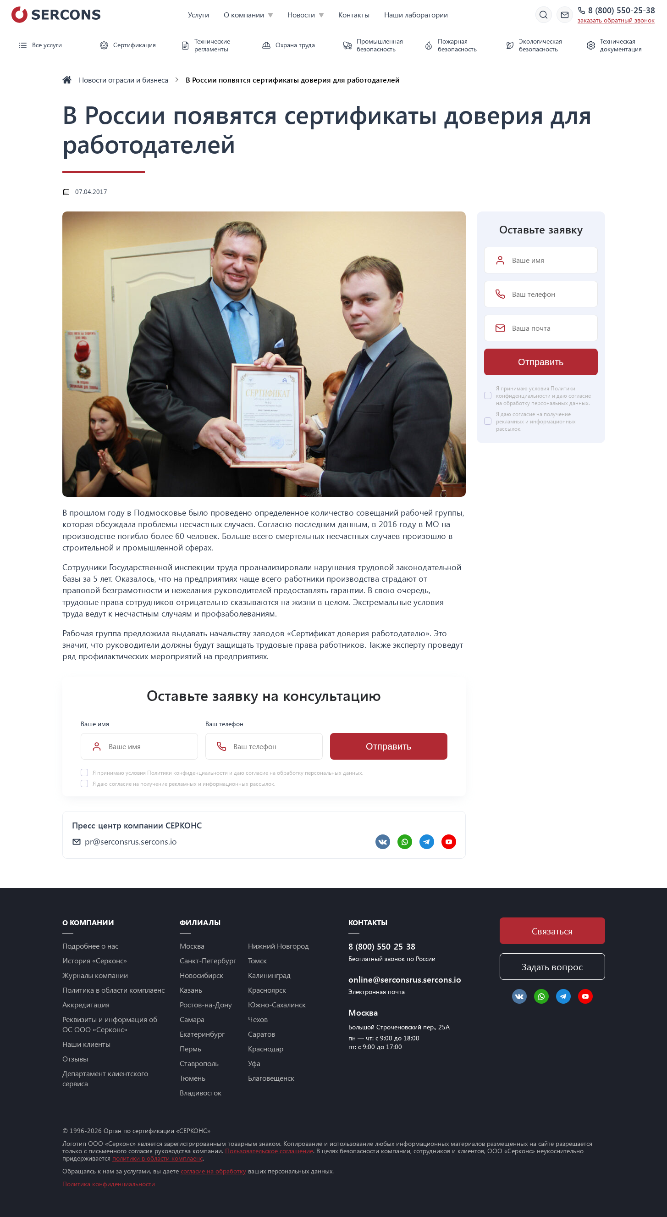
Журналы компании (95, 975)
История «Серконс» (94, 960)
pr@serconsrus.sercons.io (131, 841)
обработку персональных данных (319, 772)
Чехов (258, 1019)
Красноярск (267, 990)
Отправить (388, 746)
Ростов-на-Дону (206, 1004)
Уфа (254, 1063)
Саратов (261, 1034)
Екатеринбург (202, 1034)
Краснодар (265, 1048)
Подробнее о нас (90, 945)
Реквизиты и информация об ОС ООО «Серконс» (109, 1024)
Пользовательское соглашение (269, 1150)
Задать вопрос (552, 966)
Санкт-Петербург (208, 960)
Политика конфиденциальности (108, 1183)
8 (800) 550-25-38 (621, 11)
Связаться (552, 930)
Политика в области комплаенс (113, 990)
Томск (257, 960)
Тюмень (192, 1078)
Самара (192, 1019)
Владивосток (200, 1092)
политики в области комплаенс (157, 1158)
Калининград (269, 975)
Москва (192, 945)
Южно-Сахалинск (277, 1004)
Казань (191, 990)
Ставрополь (199, 1063)
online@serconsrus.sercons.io (401, 979)
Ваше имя (95, 723)
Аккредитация (86, 1004)
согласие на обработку (213, 1171)
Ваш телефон (224, 723)
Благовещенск (271, 1078)
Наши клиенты (86, 1044)
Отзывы (75, 1058)
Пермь (190, 1048)
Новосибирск (201, 975)
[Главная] (67, 80)
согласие (120, 783)
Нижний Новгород (278, 945)
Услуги (198, 14)
